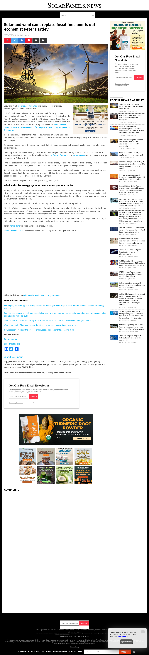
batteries (22, 361)
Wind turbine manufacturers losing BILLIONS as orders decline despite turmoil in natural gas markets (48, 320)
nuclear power (56, 364)
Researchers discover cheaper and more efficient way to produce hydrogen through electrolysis (132, 241)
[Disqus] (56, 522)
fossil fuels (69, 361)
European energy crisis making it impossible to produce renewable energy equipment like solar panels (132, 165)
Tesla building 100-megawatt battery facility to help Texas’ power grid (130, 338)
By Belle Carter (132, 122)
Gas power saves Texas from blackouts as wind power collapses (130, 117)
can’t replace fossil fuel (27, 106)
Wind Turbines (28, 367)
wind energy (15, 367)
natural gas (30, 364)
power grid (74, 364)
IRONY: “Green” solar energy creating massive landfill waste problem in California (130, 274)
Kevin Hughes (23, 35)
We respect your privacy (62, 633)
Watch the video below (13, 230)
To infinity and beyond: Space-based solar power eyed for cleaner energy (130, 252)
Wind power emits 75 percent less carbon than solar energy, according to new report (40, 325)
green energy (81, 361)
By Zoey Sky (130, 157)
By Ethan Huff (131, 148)
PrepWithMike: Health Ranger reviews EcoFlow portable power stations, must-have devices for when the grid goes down (131, 189)
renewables (85, 364)
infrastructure (10, 364)
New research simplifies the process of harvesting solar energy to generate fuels (39, 330)
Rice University (79, 155)
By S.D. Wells (131, 208)
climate (42, 361)
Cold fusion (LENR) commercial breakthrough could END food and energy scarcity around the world (132, 263)
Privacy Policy (74, 647)
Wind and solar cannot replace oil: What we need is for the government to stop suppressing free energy (37, 127)
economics (50, 361)
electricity (60, 361)
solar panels (95, 364)
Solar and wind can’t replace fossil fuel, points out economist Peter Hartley (131, 106)
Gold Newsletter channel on (41, 295)
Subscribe (125, 652)
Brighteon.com (10, 339)
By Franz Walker (132, 342)
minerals (21, 364)
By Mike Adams (131, 135)
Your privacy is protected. (16, 403)
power (65, 364)
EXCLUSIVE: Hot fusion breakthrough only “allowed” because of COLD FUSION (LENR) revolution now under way (131, 130)
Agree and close (126, 642)
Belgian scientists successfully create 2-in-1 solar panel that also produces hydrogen (132, 285)
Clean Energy (32, 361)
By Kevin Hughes (132, 111)
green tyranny (94, 361)
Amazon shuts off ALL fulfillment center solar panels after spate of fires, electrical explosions (132, 230)
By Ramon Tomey (132, 256)
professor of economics (60, 155)
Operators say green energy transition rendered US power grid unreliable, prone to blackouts (132, 177)
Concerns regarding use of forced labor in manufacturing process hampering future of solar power (131, 327)
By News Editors (132, 307)
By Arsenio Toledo (133, 331)
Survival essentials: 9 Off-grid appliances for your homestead (131, 154)
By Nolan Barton (132, 245)
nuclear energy (42, 364)
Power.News (15, 226)
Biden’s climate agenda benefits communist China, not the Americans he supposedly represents (131, 143)
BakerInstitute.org (12, 344)
